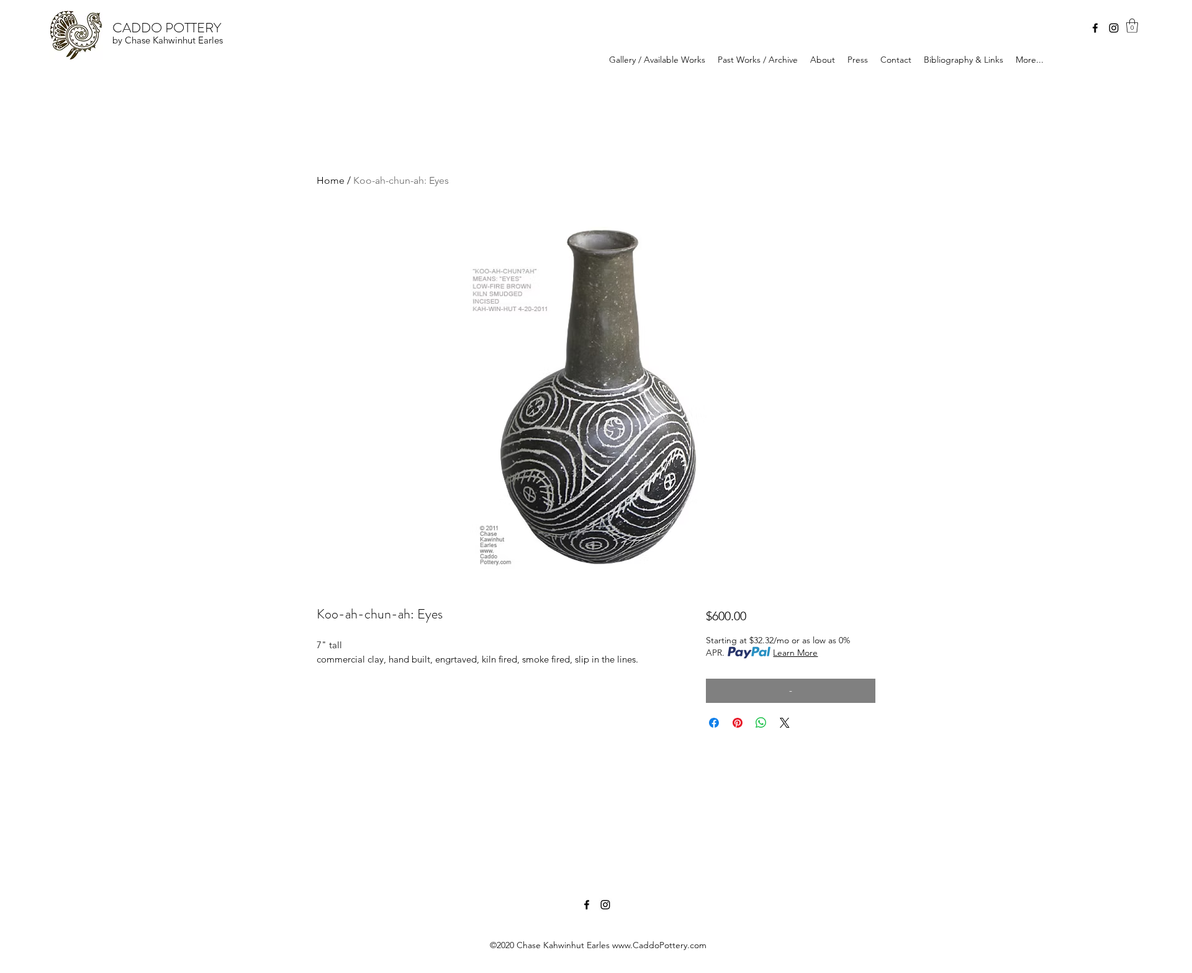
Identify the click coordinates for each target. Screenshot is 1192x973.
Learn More (795, 652)
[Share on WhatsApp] (761, 722)
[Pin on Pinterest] (737, 722)
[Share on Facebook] (714, 722)
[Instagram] (1114, 28)
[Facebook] (1095, 28)
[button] (1132, 26)
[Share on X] (784, 722)
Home (331, 180)
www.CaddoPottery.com (659, 945)
